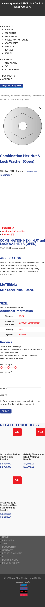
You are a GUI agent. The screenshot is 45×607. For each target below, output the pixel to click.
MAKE (27, 582)
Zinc (20, 329)
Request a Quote (11, 85)
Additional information (13, 231)
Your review (6, 372)
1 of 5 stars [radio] (1, 367)
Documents (8, 76)
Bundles (9, 30)
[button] (40, 108)
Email (3, 395)
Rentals (8, 50)
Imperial (22, 334)
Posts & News (12, 69)
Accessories (11, 43)
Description (8, 228)
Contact (7, 79)
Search (8, 53)
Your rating (6, 364)
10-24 (21, 316)
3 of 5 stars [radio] (8, 367)
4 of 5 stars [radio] (12, 367)
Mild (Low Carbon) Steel (29, 323)
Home (5, 537)
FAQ (6, 66)
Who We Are (10, 63)
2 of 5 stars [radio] (5, 367)
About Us (7, 59)
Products (7, 26)
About (6, 543)
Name (3, 389)
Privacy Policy (11, 563)
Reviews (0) (8, 234)
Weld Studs (10, 36)
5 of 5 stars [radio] (15, 367)
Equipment (10, 33)
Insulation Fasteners (16, 40)
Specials (9, 46)
